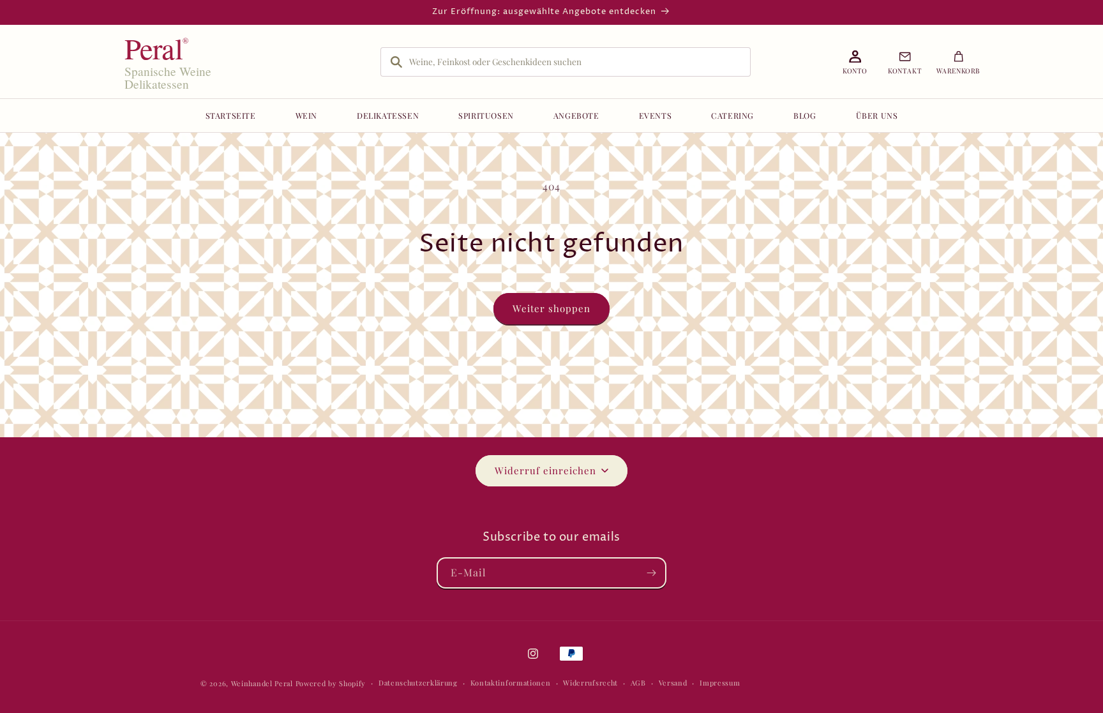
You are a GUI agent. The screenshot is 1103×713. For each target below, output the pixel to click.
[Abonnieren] (651, 573)
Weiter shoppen (551, 308)
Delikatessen (388, 115)
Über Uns (877, 115)
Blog (804, 115)
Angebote (576, 115)
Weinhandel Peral (262, 683)
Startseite (231, 115)
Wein (306, 115)
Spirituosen (486, 115)
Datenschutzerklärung (418, 682)
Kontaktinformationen (510, 682)
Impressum (720, 682)
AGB (638, 682)
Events (655, 115)
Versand (673, 682)
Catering (732, 115)
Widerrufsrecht (590, 682)
